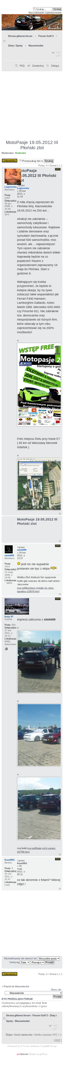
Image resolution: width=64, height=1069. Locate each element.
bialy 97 (9, 616)
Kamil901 (22, 863)
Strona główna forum (20, 36)
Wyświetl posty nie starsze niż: (21, 958)
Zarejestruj (37, 65)
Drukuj (53, 54)
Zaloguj (55, 65)
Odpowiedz (8, 159)
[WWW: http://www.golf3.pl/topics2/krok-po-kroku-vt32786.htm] (6, 648)
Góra (60, 514)
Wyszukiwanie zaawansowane (45, 12)
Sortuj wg (14, 962)
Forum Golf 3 (45, 36)
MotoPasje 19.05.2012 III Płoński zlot (32, 145)
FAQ (22, 65)
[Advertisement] (32, 104)
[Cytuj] (58, 169)
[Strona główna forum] (32, 16)
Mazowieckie (36, 45)
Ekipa (9, 1034)
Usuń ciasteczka (23, 1034)
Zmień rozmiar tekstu (58, 54)
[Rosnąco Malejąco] (43, 962)
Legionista (23, 188)
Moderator (20, 153)
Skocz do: (56, 989)
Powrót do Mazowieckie (16, 986)
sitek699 (21, 550)
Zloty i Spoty (15, 45)
